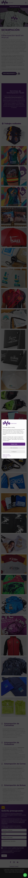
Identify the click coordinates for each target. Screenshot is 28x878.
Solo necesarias (14, 448)
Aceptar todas (14, 444)
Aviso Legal (5, 457)
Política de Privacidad (7, 455)
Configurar (13, 451)
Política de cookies (6, 454)
